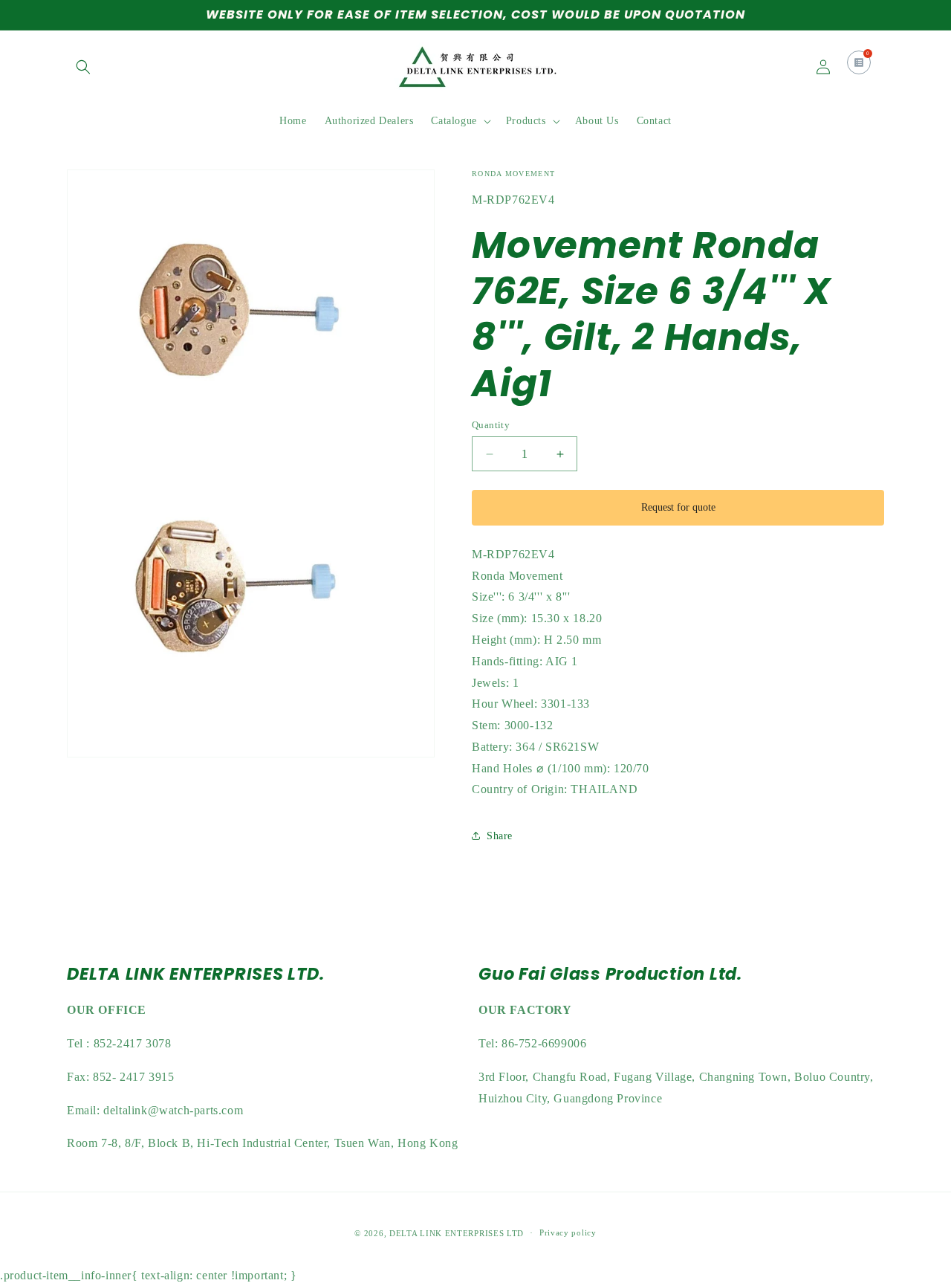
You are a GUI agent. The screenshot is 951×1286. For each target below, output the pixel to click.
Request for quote (678, 507)
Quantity (491, 424)
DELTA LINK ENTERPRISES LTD (456, 1233)
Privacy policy (568, 1233)
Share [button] (500, 835)
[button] (83, 67)
